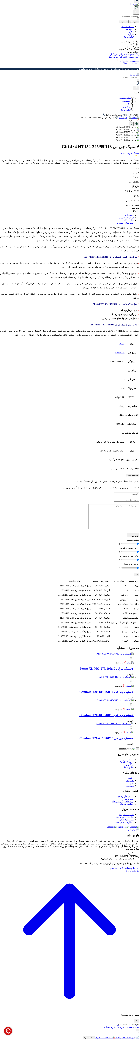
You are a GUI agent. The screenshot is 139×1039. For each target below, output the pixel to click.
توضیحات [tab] (129, 215)
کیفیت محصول (132, 540)
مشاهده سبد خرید (127, 1027)
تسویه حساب (110, 1027)
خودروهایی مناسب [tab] (125, 223)
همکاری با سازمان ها (124, 822)
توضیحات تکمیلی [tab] (126, 218)
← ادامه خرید (89, 1038)
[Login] (136, 13)
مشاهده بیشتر (132, 475)
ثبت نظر (134, 536)
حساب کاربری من (125, 796)
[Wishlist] (137, 84)
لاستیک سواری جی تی (129, 153)
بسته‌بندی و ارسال (131, 564)
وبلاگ (131, 32)
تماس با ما (129, 37)
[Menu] (136, 1)
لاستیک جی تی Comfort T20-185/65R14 (106, 692)
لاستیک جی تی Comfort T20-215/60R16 (106, 738)
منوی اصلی (133, 22)
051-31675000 (132, 64)
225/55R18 (119, 353)
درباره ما (130, 34)
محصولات (123, 22)
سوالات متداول (127, 804)
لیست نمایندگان (126, 820)
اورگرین (130, 785)
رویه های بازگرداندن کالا (123, 801)
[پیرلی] (130, 663)
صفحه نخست (127, 26)
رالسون (130, 778)
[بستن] (136, 1021)
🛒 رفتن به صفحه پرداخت (127, 1037)
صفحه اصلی (128, 760)
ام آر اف (130, 780)
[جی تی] (129, 686)
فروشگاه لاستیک (126, 762)
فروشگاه (123, 117)
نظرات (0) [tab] (129, 220)
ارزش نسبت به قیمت (129, 548)
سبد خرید (129, 799)
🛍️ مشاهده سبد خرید (105, 1037)
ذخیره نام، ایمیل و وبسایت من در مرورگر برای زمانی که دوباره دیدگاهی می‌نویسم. (99, 487)
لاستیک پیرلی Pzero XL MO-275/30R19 (107, 668)
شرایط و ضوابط (132, 868)
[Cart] (136, 7)
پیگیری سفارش (117, 868)
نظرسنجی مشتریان (125, 817)
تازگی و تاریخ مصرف (129, 556)
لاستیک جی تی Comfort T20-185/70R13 (106, 715)
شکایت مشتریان (126, 814)
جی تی (121, 344)
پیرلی (131, 783)
